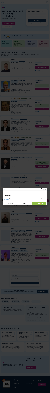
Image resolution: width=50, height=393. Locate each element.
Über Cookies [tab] (39, 191)
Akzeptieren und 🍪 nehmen (39, 203)
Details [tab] (25, 191)
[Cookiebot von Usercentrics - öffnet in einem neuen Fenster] (42, 189)
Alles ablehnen (10, 203)
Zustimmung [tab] (10, 191)
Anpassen (24, 203)
